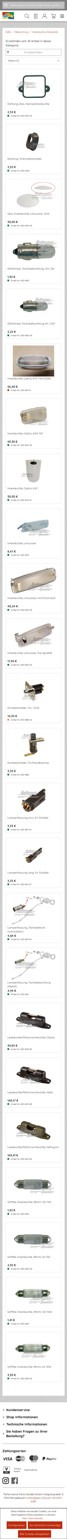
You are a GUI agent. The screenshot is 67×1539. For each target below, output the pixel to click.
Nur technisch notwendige (45, 1525)
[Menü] (61, 16)
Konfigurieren (16, 1525)
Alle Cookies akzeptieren (34, 1534)
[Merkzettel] (35, 16)
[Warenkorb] (53, 16)
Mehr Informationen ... (33, 1518)
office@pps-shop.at (39, 1497)
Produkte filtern (33, 52)
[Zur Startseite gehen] (8, 16)
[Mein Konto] (44, 16)
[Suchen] (27, 16)
